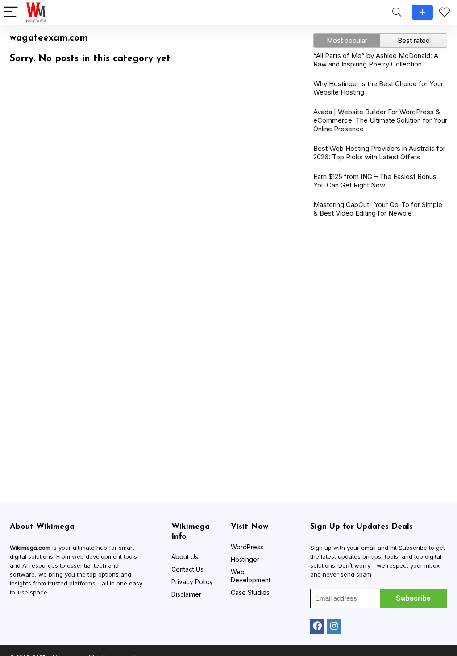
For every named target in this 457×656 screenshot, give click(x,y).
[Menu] (10, 12)
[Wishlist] (444, 12)
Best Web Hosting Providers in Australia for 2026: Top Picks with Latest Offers (379, 152)
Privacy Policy (192, 581)
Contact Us (187, 569)
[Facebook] (317, 626)
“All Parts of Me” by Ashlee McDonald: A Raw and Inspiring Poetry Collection (375, 59)
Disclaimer (186, 594)
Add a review (422, 12)
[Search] (396, 12)
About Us (184, 557)
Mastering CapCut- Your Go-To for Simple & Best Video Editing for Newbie (377, 208)
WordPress (247, 547)
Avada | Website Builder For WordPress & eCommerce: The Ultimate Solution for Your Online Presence (380, 120)
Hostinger (245, 559)
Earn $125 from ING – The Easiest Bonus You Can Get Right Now (374, 180)
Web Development (250, 576)
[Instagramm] (334, 626)
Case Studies (250, 592)
